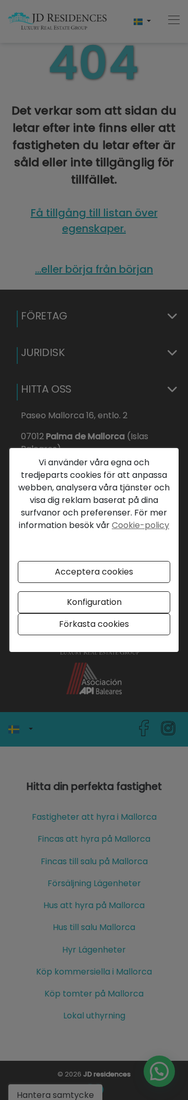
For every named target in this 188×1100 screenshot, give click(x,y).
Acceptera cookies (94, 572)
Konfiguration (94, 602)
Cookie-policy (140, 525)
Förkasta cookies (94, 624)
